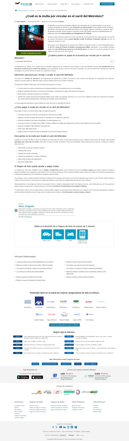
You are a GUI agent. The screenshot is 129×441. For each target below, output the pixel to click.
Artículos (35, 364)
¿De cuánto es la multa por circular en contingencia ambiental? (84, 268)
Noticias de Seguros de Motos (59, 405)
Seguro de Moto (52, 4)
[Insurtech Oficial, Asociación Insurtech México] (78, 392)
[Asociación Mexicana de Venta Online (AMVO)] (89, 392)
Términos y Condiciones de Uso (51, 431)
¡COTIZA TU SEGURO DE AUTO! (31, 53)
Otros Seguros (75, 4)
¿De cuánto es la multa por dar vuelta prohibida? (30, 271)
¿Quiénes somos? (19, 405)
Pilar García (29, 216)
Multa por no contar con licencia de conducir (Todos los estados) (34, 265)
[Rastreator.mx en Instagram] (68, 427)
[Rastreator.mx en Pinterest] (72, 427)
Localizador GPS (88, 4)
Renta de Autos (76, 405)
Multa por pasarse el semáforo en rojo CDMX (29, 277)
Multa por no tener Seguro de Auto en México (79, 262)
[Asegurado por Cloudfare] (36, 392)
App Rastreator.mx (30, 370)
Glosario (95, 405)
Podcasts (95, 407)
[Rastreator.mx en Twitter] (56, 427)
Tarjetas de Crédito (77, 409)
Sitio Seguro (17, 409)
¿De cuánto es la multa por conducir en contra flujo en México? (34, 268)
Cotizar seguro (107, 4)
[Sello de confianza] (47, 392)
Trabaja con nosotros (20, 415)
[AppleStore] (37, 377)
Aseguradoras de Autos (50, 364)
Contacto (16, 413)
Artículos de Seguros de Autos (37, 409)
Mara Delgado (26, 206)
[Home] (16, 10)
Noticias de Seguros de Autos (37, 407)
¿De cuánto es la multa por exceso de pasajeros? (80, 265)
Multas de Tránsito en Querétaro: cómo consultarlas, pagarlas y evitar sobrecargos (86, 272)
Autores (16, 407)
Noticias (78, 364)
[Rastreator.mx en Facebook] (53, 427)
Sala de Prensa (97, 409)
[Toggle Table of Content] (111, 61)
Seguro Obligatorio (91, 364)
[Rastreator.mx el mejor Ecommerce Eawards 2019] (57, 392)
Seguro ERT (63, 4)
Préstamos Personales (78, 407)
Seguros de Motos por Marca (59, 409)
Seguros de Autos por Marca (37, 411)
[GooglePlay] (23, 377)
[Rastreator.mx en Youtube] (60, 427)
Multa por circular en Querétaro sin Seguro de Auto (30, 280)
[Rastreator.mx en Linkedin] (64, 427)
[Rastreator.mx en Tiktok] (75, 427)
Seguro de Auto (39, 4)
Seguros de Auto (34, 405)
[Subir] (126, 438)
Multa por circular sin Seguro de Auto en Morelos (80, 277)
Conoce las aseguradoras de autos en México (64, 325)
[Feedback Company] (89, 376)
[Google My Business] (55, 376)
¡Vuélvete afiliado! (19, 417)
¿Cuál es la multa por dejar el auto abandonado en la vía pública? (34, 262)
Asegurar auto (66, 364)
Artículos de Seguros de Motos (59, 407)
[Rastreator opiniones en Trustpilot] (69, 392)
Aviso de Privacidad (67, 431)
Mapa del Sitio (97, 411)
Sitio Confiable (18, 411)
